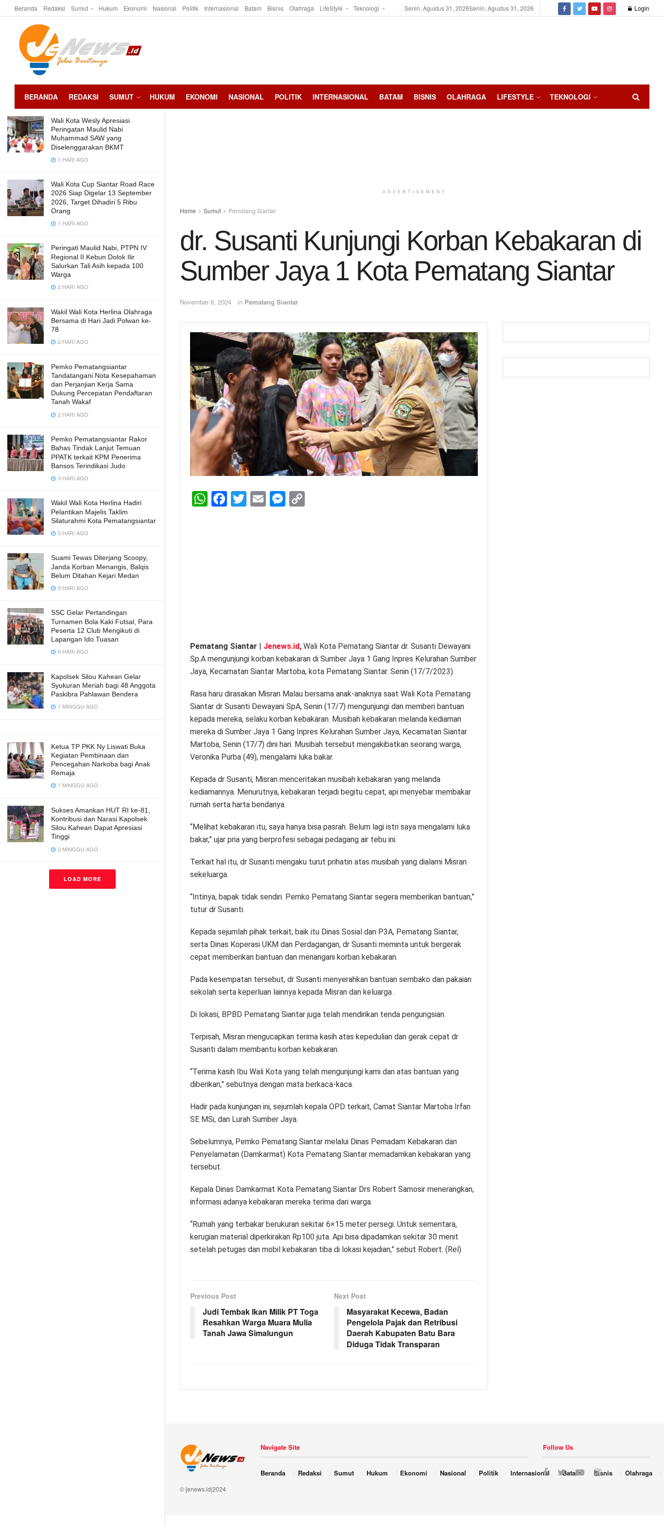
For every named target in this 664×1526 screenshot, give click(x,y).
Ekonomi (135, 8)
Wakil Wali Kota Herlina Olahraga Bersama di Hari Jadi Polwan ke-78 (101, 320)
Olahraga (301, 8)
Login (641, 8)
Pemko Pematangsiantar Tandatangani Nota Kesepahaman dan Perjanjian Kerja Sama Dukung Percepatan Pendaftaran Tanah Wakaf (103, 384)
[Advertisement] (620, 49)
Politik (190, 8)
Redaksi (54, 8)
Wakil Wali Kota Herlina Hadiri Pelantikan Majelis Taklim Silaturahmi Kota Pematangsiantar (103, 511)
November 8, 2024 (205, 301)
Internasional (221, 8)
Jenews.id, (283, 646)
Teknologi (366, 8)
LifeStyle (331, 8)
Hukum (108, 8)
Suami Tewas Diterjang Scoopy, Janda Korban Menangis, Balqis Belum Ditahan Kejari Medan (100, 566)
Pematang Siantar (271, 301)
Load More (82, 878)
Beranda (26, 8)
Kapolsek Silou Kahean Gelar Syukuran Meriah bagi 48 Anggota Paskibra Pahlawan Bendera (103, 685)
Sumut (79, 8)
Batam (253, 8)
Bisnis (275, 8)
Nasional (164, 8)
